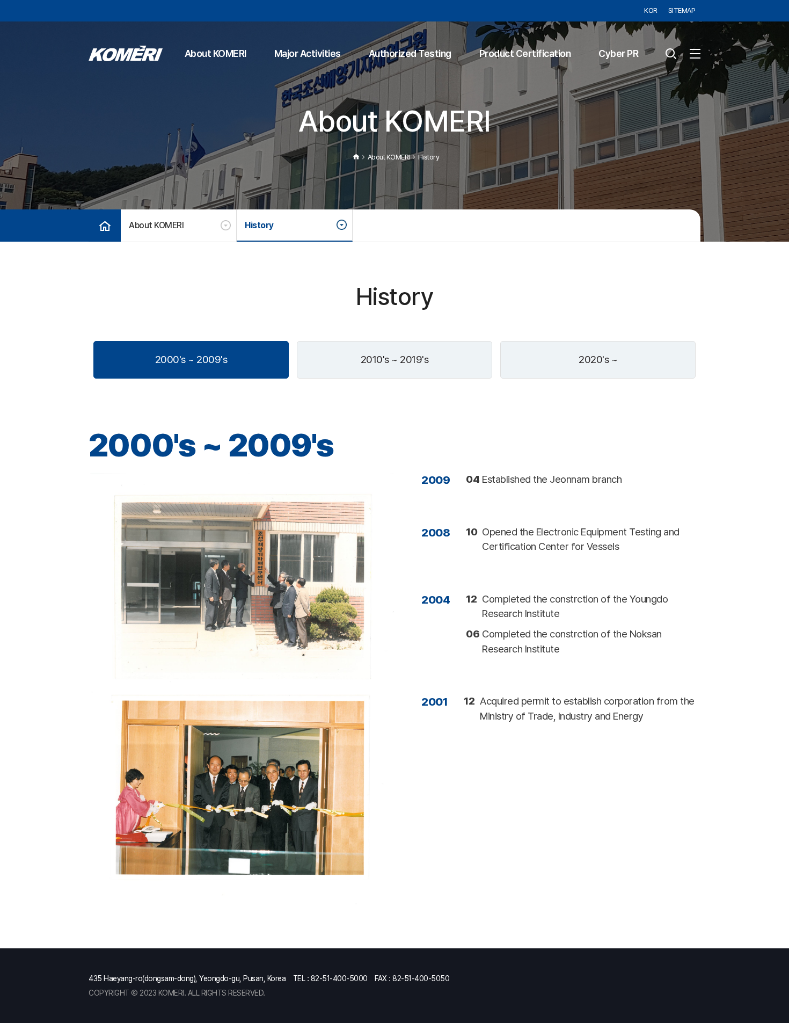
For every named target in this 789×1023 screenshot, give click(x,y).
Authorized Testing (410, 53)
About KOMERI (215, 53)
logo (126, 53)
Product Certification (525, 53)
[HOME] (105, 225)
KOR (651, 10)
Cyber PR (618, 53)
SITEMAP (682, 10)
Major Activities (307, 53)
